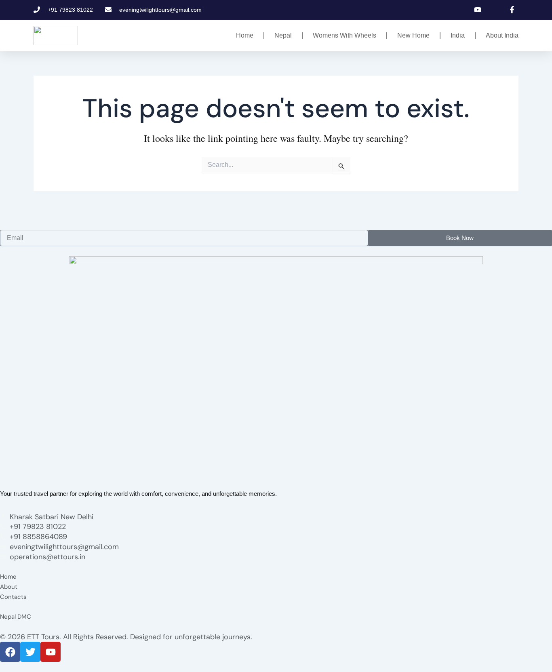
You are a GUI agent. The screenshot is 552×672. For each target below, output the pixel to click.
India (458, 35)
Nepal (283, 35)
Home (244, 35)
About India (502, 35)
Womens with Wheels (344, 35)
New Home (413, 35)
